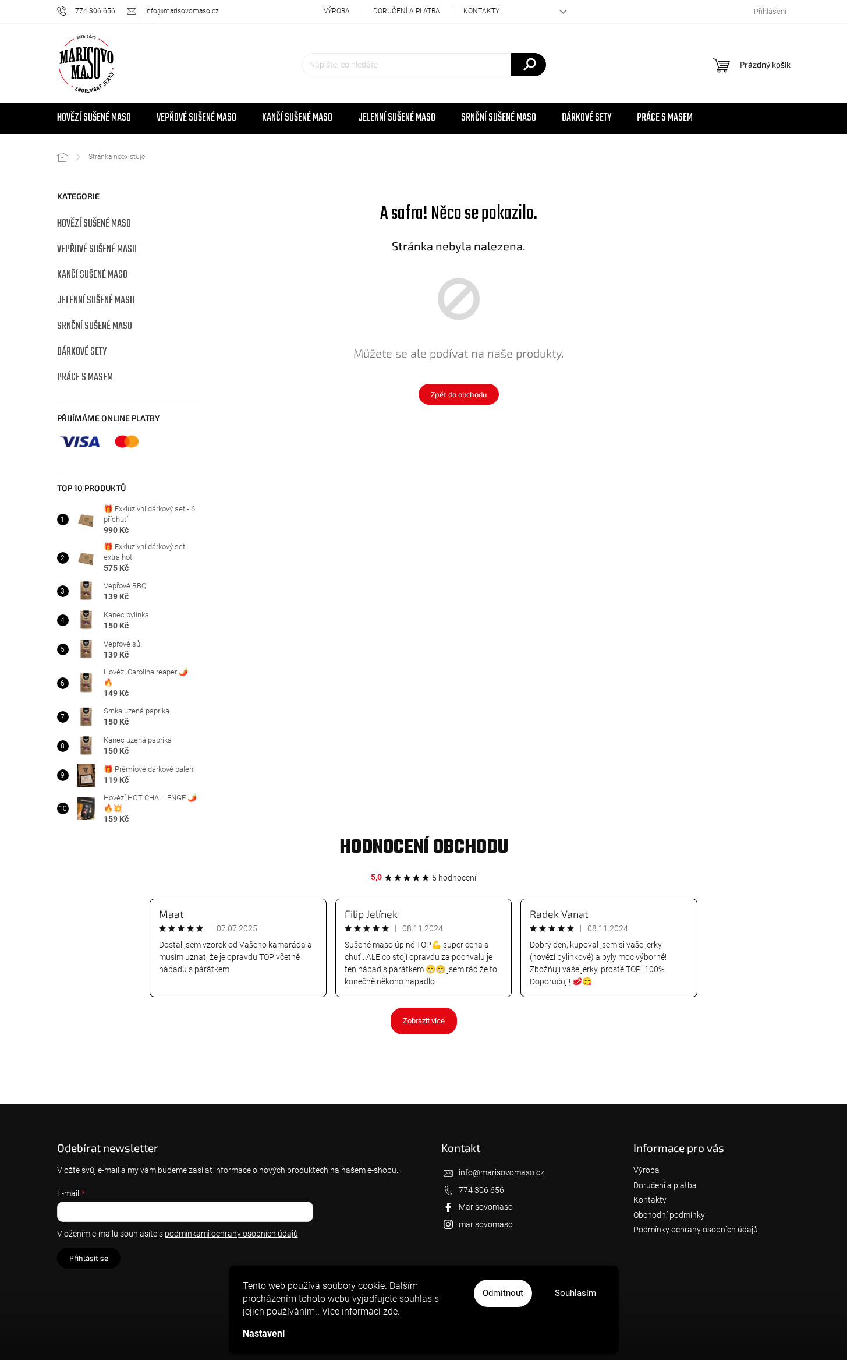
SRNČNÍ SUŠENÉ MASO (94, 326)
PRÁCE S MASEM (85, 377)
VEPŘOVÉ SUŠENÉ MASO (97, 249)
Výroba (337, 11)
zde (390, 1311)
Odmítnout (503, 1293)
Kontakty (481, 11)
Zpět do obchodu (459, 394)
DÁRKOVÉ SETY (82, 352)
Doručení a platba (406, 11)
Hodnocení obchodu (423, 848)
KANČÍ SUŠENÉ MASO (92, 275)
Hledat (528, 64)
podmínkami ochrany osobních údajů (231, 1233)
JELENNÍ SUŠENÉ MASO (95, 300)
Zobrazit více (424, 1020)
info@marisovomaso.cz (501, 1172)
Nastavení (264, 1333)
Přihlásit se (88, 1258)
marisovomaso (486, 1224)
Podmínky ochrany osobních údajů (695, 1229)
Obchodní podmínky (669, 1215)
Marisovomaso (486, 1206)
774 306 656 (481, 1190)
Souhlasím (575, 1293)
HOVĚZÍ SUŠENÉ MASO (94, 224)
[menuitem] (94, 118)
